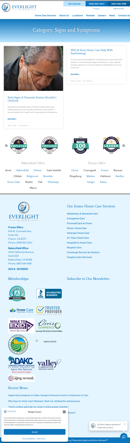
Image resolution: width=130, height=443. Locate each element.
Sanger (91, 181)
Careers (102, 15)
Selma (103, 181)
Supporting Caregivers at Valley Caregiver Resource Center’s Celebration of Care (48, 395)
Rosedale (48, 176)
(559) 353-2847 (24, 242)
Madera (91, 176)
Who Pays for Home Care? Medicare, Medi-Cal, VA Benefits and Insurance (44, 401)
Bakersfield (118, 8)
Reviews (90, 15)
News (112, 15)
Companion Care (76, 218)
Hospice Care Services (79, 257)
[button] (64, 412)
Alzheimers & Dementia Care (82, 213)
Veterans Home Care (78, 233)
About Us (64, 15)
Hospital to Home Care (79, 242)
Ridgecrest (32, 176)
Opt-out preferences (28, 438)
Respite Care (74, 247)
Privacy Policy (41, 438)
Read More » (12, 119)
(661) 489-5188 (24, 263)
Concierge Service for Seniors (83, 252)
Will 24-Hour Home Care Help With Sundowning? (92, 51)
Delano (38, 170)
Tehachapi (53, 181)
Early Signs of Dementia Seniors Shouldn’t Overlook (32, 99)
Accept (35, 432)
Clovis (74, 170)
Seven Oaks (13, 181)
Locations (77, 15)
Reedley (120, 176)
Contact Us (124, 15)
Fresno (96, 8)
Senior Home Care (77, 228)
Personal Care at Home (79, 223)
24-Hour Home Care (78, 237)
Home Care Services (45, 15)
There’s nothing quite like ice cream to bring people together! (38, 406)
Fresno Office (15, 227)
